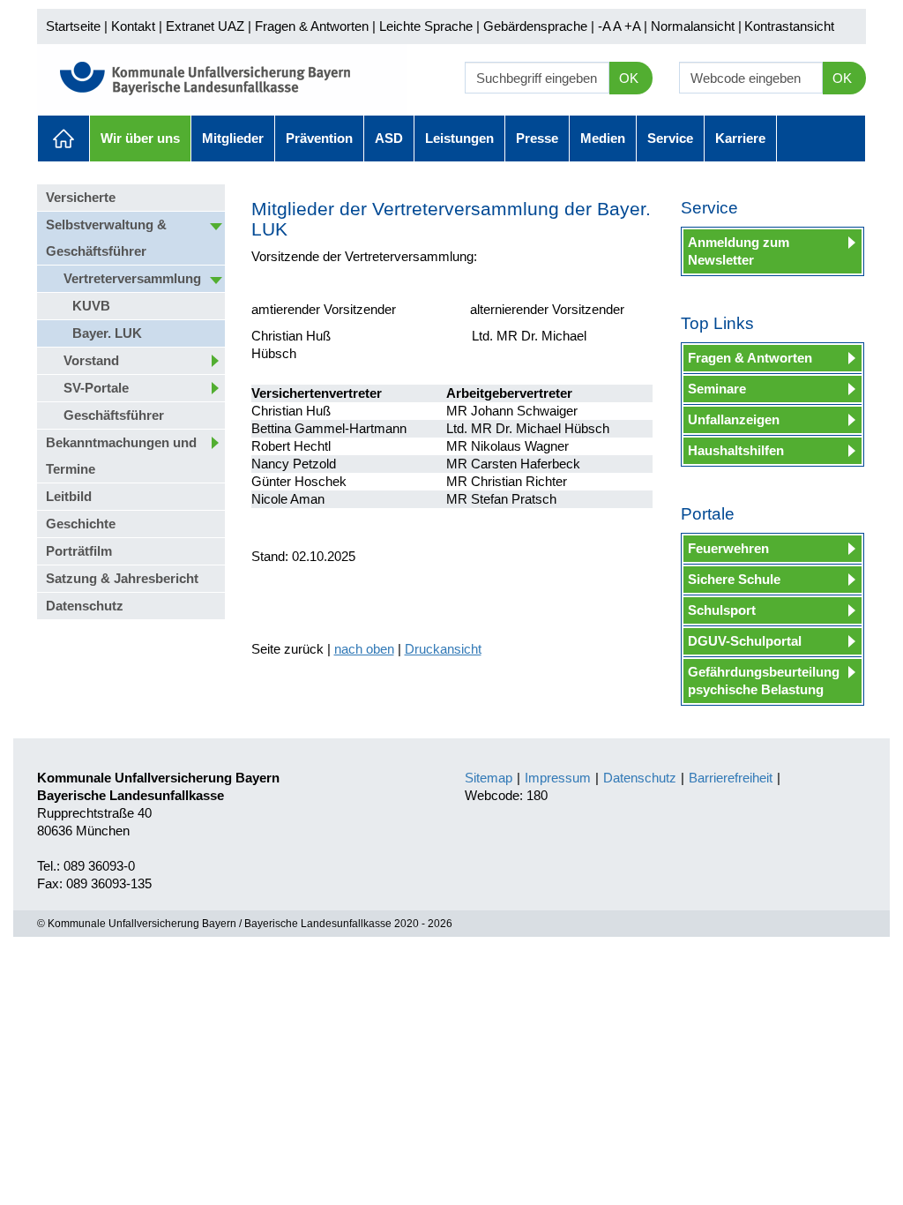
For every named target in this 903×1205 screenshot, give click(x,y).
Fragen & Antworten (312, 26)
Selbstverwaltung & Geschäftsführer (106, 237)
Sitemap (488, 777)
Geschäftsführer (113, 415)
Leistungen (459, 138)
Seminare (717, 388)
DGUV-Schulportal (745, 640)
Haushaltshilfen (736, 450)
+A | (634, 26)
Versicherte (81, 197)
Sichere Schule (734, 579)
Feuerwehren (728, 548)
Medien (602, 138)
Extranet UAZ (205, 26)
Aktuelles (63, 138)
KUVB (91, 305)
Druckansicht (443, 648)
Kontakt (133, 26)
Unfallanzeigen (734, 419)
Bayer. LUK (107, 333)
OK (628, 78)
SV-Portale (96, 387)
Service (670, 138)
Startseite (73, 26)
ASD (389, 138)
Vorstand (91, 360)
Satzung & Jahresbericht (122, 578)
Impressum (558, 777)
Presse (537, 138)
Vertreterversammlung (132, 278)
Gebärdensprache (535, 26)
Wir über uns (140, 138)
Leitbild (69, 496)
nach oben (364, 648)
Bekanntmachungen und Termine (121, 455)
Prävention (319, 138)
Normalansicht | (696, 26)
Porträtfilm (79, 550)
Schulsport (722, 609)
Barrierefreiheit (730, 777)
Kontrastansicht (789, 26)
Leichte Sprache (426, 26)
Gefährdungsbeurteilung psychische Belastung (764, 680)
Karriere (740, 138)
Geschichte (81, 523)
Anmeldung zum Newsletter (738, 251)
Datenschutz (84, 605)
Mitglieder (233, 138)
